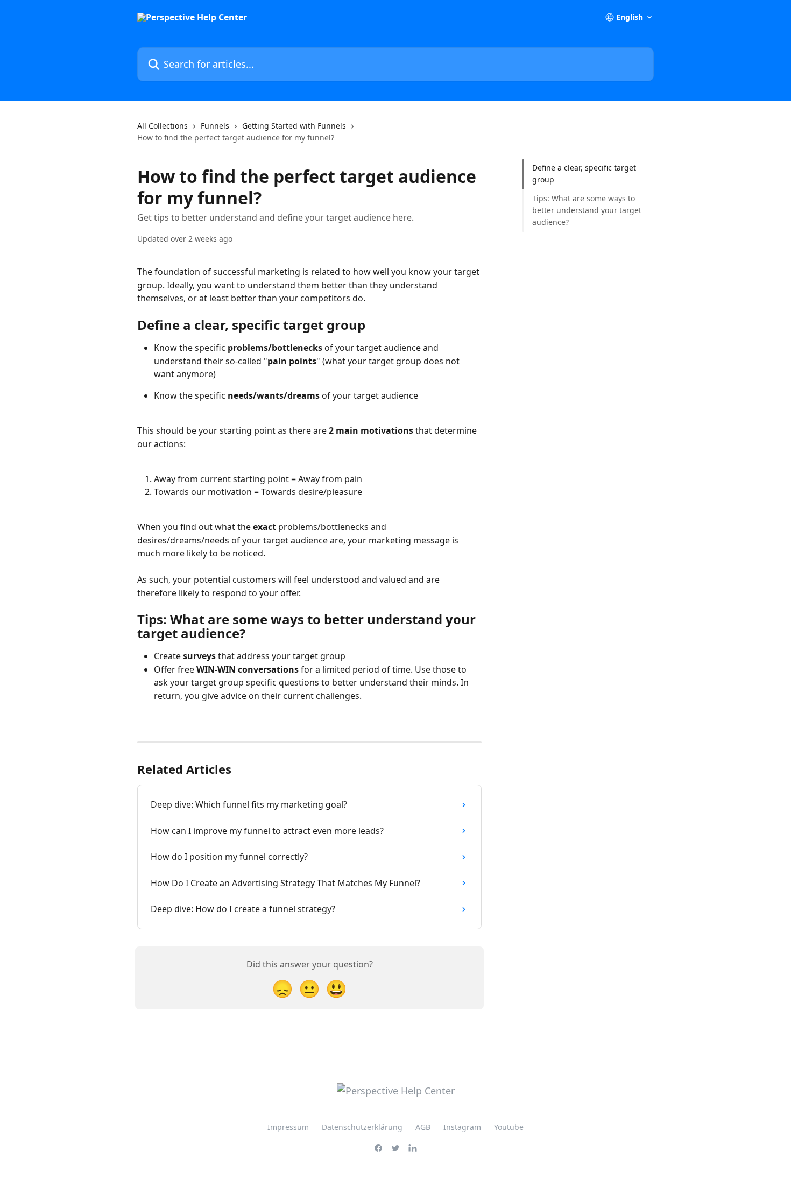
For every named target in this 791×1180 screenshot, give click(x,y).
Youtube (509, 1127)
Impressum (288, 1127)
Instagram (462, 1127)
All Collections (162, 126)
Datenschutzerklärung (362, 1127)
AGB (422, 1127)
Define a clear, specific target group (584, 173)
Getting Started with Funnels (294, 126)
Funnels (215, 126)
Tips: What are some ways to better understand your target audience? (586, 210)
